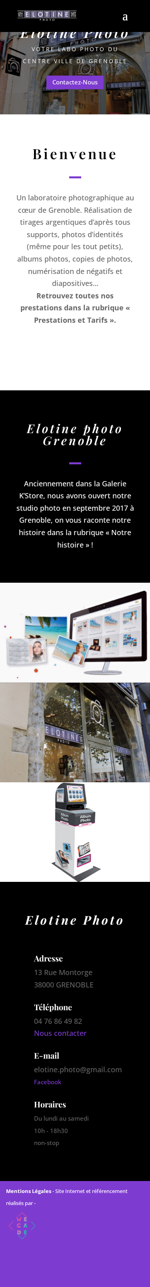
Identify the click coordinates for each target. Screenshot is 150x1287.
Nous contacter (60, 1033)
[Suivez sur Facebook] (40, 1274)
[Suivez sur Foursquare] (64, 1274)
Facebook (47, 1082)
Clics (32, 348)
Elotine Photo (75, 32)
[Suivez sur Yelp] (110, 1274)
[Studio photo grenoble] (75, 632)
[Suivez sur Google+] (87, 1274)
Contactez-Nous (75, 82)
